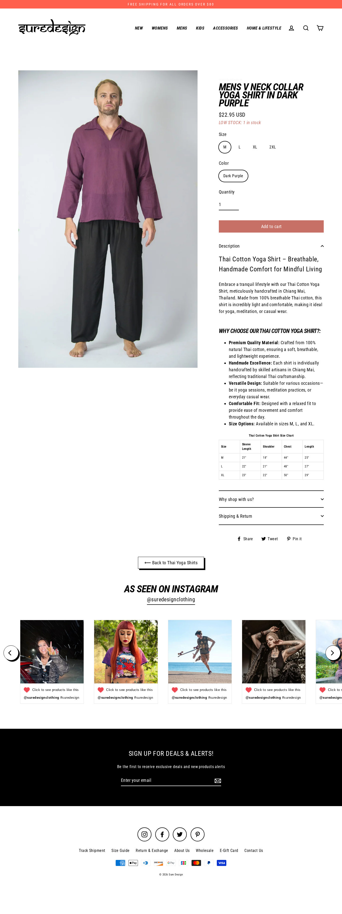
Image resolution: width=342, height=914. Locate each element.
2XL (272, 147)
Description (229, 246)
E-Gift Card (229, 850)
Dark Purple (233, 175)
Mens (182, 28)
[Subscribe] (217, 780)
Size (223, 134)
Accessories (225, 28)
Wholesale (205, 850)
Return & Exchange (152, 850)
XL (255, 147)
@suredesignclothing (171, 599)
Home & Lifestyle (264, 28)
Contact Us (253, 850)
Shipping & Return (235, 516)
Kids (200, 28)
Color (224, 163)
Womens (160, 28)
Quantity (227, 192)
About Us (182, 850)
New (139, 28)
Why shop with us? (236, 499)
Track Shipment (92, 850)
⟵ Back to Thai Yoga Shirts (171, 562)
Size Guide (120, 850)
